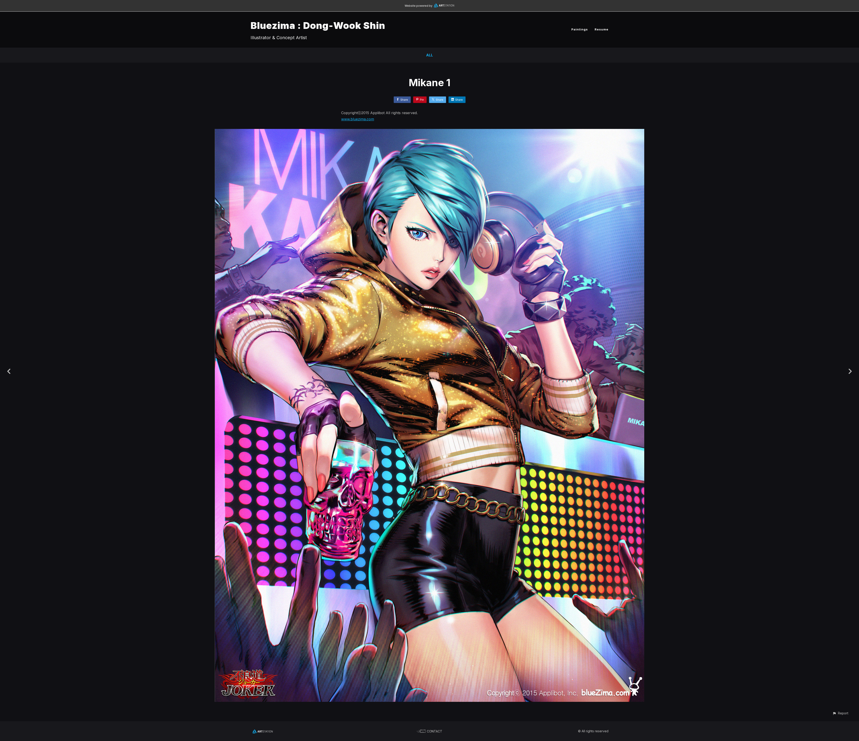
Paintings (579, 29)
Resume (601, 29)
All (429, 55)
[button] (840, 713)
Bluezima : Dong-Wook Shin (318, 25)
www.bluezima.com (357, 119)
